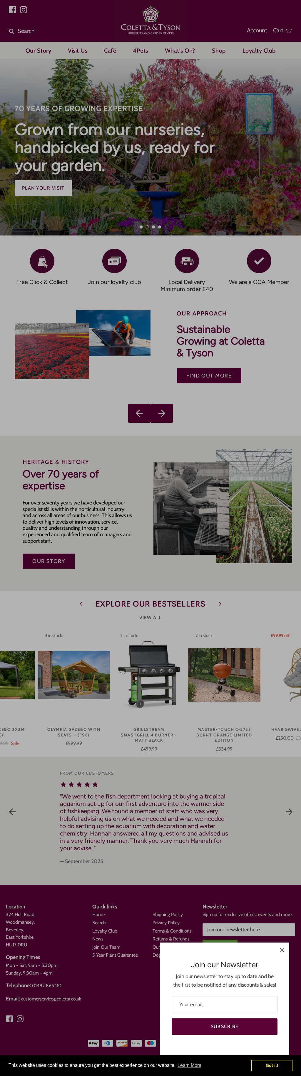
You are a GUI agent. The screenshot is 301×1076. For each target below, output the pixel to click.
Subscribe (225, 1026)
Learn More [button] (189, 1065)
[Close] (281, 949)
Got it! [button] (272, 1065)
